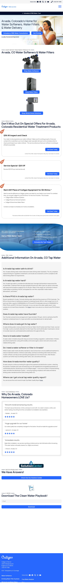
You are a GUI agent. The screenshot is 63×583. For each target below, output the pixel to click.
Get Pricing (37, 33)
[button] (34, 2)
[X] (43, 2)
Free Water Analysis (28, 579)
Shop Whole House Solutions (31, 113)
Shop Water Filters (31, 92)
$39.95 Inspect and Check (15, 135)
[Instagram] (45, 2)
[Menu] (59, 6)
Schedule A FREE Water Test (32, 13)
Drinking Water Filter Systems (10, 579)
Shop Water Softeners (31, 71)
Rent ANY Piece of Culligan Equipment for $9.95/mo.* (28, 190)
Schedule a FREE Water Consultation (15, 33)
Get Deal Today (52, 149)
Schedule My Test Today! (42, 242)
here (29, 307)
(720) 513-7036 (6, 567)
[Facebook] (40, 2)
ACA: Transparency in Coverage (10, 570)
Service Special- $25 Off (14, 166)
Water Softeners (7, 576)
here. (41, 380)
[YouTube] (48, 2)
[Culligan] (9, 7)
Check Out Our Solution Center (31, 478)
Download (31, 507)
